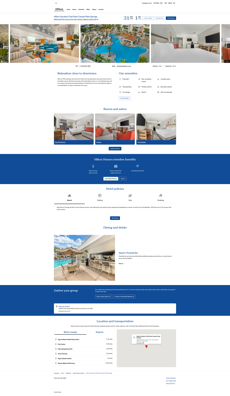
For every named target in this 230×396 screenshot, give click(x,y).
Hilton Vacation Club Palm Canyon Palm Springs (99, 373)
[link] (84, 66)
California (68, 373)
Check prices (171, 18)
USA (62, 373)
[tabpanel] (115, 209)
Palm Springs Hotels (78, 373)
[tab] (69, 198)
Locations (56, 373)
